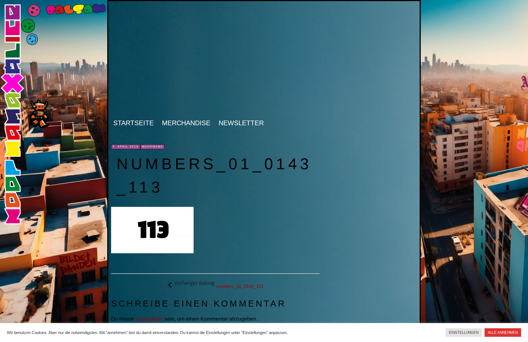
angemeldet (149, 319)
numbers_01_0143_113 (218, 284)
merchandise (186, 123)
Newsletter (241, 123)
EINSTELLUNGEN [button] (464, 332)
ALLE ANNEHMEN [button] (503, 332)
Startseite (133, 123)
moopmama (152, 146)
